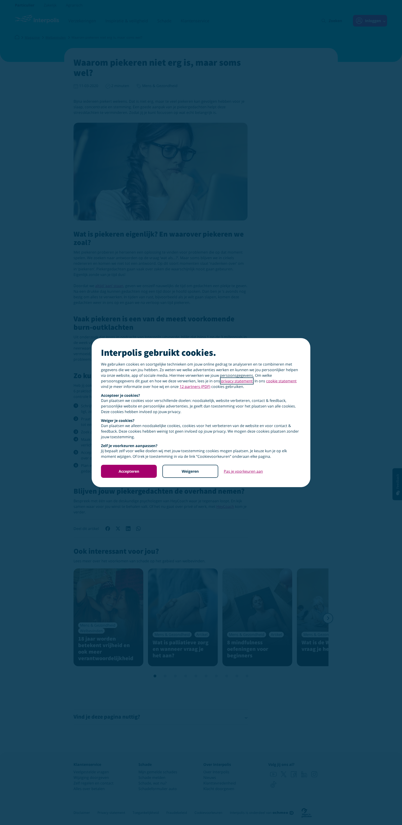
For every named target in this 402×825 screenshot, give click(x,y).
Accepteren (129, 471)
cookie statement (281, 381)
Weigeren (190, 471)
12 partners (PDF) (195, 386)
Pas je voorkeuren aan (243, 471)
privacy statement (237, 381)
